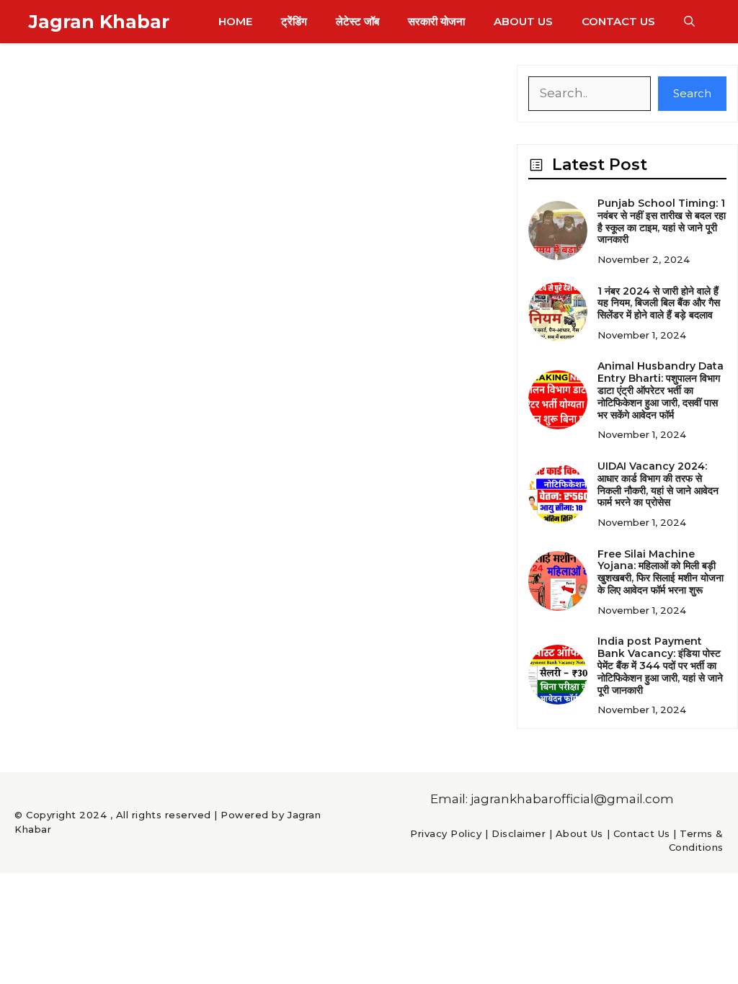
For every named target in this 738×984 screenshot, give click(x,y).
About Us (523, 21)
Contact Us (618, 21)
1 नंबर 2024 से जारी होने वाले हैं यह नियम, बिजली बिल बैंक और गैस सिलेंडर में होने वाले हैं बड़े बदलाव (658, 303)
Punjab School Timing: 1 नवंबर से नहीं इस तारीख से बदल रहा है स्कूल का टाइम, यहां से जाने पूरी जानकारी (661, 221)
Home (235, 21)
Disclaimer (519, 833)
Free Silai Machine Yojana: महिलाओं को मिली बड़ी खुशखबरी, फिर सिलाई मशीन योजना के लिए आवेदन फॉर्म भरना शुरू (660, 571)
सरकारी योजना (436, 21)
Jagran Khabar (99, 21)
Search (692, 93)
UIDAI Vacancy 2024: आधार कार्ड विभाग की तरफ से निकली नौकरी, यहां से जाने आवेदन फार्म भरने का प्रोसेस (658, 484)
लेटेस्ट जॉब (357, 21)
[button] (689, 21)
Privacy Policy (445, 833)
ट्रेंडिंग (294, 21)
